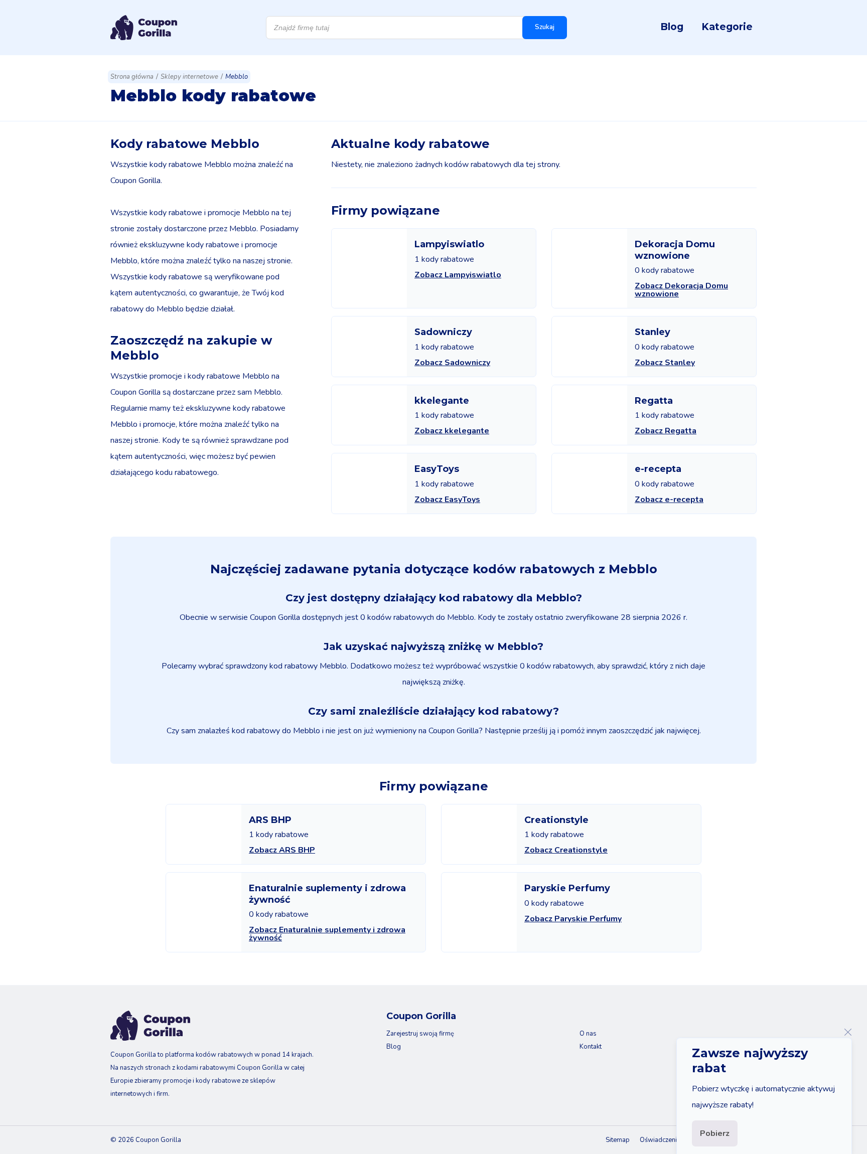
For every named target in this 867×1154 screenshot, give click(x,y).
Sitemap (618, 1139)
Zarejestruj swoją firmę (420, 1033)
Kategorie (727, 27)
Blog (671, 27)
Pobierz (715, 1133)
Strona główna (132, 76)
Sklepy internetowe (189, 76)
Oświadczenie (660, 1139)
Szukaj (544, 27)
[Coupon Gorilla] (143, 27)
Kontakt (591, 1046)
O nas (588, 1033)
